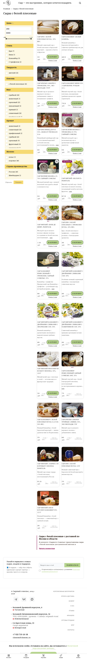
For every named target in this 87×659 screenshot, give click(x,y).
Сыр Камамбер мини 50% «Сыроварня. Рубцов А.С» (72, 85)
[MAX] (32, 599)
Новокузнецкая (25, 616)
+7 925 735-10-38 (20, 635)
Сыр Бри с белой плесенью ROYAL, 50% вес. (46, 39)
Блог (72, 625)
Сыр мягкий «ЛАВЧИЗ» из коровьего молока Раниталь (48, 466)
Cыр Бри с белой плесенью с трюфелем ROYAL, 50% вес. (71, 225)
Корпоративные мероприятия (63, 591)
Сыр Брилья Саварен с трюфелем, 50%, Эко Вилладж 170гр (46, 85)
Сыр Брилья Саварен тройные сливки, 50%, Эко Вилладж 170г (71, 422)
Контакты (71, 630)
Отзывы (71, 611)
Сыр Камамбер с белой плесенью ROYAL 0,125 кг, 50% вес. (48, 422)
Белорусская (23, 625)
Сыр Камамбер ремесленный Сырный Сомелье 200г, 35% (71, 373)
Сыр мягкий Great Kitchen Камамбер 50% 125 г (47, 510)
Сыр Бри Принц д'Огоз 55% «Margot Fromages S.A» (47, 132)
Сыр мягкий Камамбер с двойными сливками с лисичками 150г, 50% (48, 324)
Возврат (71, 601)
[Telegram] (16, 599)
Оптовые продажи (67, 620)
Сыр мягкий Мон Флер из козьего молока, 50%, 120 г (48, 371)
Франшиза (70, 615)
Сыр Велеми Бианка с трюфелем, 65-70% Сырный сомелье (71, 132)
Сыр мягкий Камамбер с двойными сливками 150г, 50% (72, 273)
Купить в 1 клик (52, 60)
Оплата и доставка (67, 596)
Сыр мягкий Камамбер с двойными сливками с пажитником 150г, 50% (72, 324)
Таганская (25, 609)
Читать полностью (47, 548)
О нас (72, 606)
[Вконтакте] (24, 599)
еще (57, 145)
